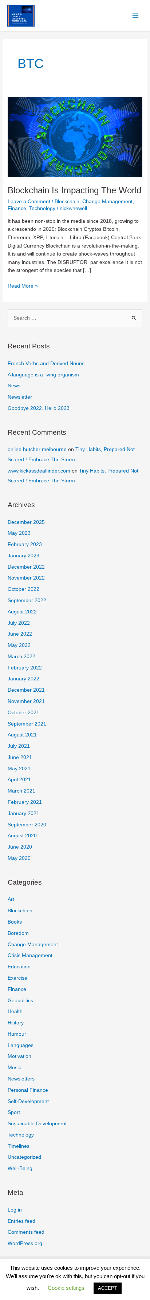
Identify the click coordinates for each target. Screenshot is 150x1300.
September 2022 (27, 600)
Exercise (17, 978)
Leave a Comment (29, 201)
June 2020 (20, 847)
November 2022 (26, 578)
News (14, 385)
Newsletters (21, 1079)
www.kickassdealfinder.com (39, 471)
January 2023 (23, 555)
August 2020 (22, 835)
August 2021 (22, 735)
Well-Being (20, 1168)
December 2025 (26, 522)
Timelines (18, 1146)
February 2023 (25, 544)
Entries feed (21, 1221)
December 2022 (26, 567)
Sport (14, 1112)
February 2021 (25, 802)
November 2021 (26, 701)
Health (15, 1011)
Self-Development (28, 1101)
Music (14, 1067)
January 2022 (23, 678)
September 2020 (27, 824)
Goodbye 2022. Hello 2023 (39, 408)
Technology (42, 208)
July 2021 (19, 746)
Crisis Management (30, 955)
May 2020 (19, 858)
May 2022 (19, 645)
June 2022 (20, 634)
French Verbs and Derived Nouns (46, 363)
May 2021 (19, 768)
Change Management (107, 201)
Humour (17, 1034)
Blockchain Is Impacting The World (74, 190)
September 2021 (27, 724)
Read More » (23, 287)
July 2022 (19, 623)
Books (15, 922)
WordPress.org (25, 1243)
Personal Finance (28, 1090)
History (16, 1023)
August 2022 (22, 612)
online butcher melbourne (37, 449)
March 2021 (21, 791)
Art (11, 899)
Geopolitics (20, 1000)
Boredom (18, 933)
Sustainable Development (37, 1123)
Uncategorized (24, 1157)
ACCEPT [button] (107, 1288)
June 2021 (20, 757)
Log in (15, 1210)
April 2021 (19, 779)
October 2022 (23, 589)
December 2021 (26, 690)
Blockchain (67, 201)
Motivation (19, 1056)
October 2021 (23, 712)
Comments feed (26, 1232)
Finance (17, 208)
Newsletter (20, 397)
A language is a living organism (43, 375)
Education (19, 966)
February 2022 (25, 668)
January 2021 (23, 813)
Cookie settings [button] (66, 1288)
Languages (20, 1045)
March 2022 (21, 656)
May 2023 (19, 533)
